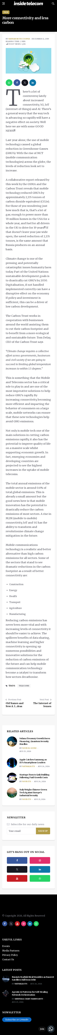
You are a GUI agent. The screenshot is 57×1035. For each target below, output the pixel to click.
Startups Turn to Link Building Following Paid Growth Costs (34, 776)
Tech (6, 12)
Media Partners (10, 950)
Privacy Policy (10, 955)
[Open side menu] (3, 3)
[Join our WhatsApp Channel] (46, 1029)
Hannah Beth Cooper (19, 39)
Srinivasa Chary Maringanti (29, 999)
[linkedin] (32, 82)
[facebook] (17, 82)
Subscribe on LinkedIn (16, 1019)
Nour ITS (26, 781)
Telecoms (24, 686)
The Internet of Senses (42, 705)
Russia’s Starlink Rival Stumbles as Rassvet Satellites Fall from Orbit (33, 978)
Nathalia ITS (28, 766)
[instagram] (40, 860)
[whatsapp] (9, 82)
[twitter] (24, 82)
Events (6, 946)
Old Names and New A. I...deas (14, 705)
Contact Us (8, 959)
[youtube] (17, 878)
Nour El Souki (29, 748)
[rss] (40, 869)
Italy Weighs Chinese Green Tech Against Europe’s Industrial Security (33, 792)
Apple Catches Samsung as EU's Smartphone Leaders (33, 761)
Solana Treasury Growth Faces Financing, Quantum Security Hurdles (34, 741)
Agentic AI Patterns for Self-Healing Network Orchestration (30, 993)
